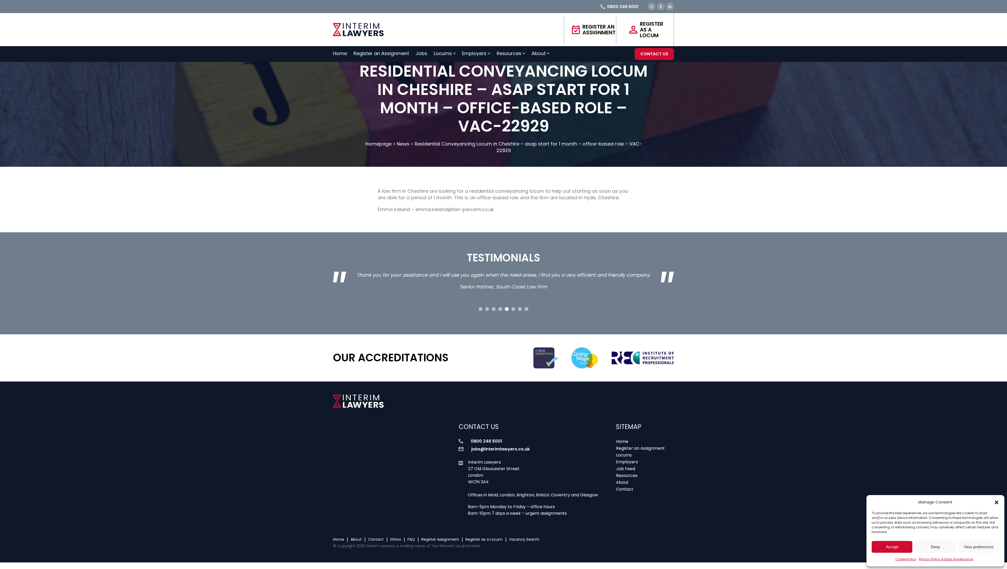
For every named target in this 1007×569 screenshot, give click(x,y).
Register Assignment (440, 539)
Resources (509, 53)
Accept (892, 547)
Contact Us (654, 54)
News (403, 144)
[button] (996, 502)
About (539, 53)
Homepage (378, 144)
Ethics (395, 539)
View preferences (979, 547)
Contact (624, 489)
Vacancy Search (524, 539)
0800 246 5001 (486, 441)
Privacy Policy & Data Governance (946, 559)
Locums (443, 53)
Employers (474, 53)
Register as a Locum (651, 29)
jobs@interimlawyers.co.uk (500, 449)
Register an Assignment (598, 29)
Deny (935, 547)
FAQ (411, 539)
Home (340, 53)
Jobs (421, 53)
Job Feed (625, 469)
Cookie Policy (905, 559)
